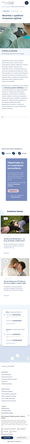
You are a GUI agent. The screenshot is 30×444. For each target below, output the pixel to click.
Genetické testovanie (6, 376)
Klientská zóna (5, 408)
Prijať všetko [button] (7, 437)
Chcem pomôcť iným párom (8, 400)
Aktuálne (8, 6)
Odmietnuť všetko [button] (21, 437)
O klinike (3, 406)
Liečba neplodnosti (6, 374)
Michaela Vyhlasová (14, 11)
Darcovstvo (4, 381)
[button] (6, 153)
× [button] (28, 415)
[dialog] (15, 429)
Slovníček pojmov (6, 410)
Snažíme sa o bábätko (7, 391)
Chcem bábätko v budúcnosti (8, 393)
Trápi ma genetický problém (8, 396)
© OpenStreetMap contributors (23, 361)
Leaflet (9, 361)
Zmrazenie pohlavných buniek (9, 379)
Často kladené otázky (7, 413)
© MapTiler (13, 361)
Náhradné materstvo (6, 383)
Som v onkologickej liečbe (8, 398)
